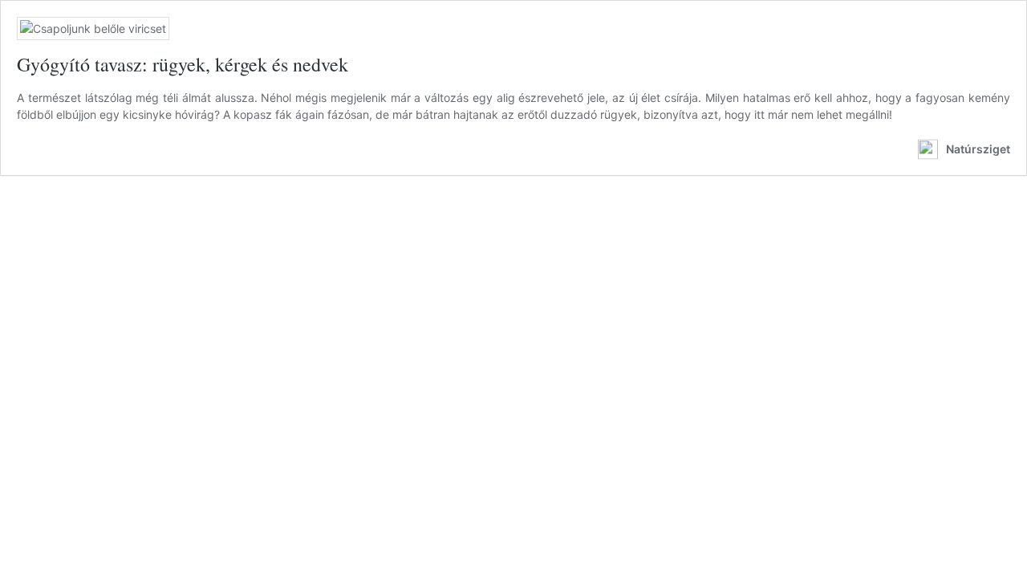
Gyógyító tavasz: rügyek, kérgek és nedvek (182, 64)
